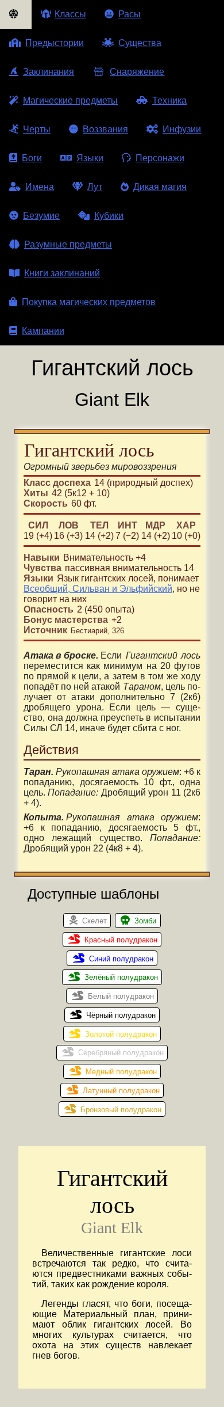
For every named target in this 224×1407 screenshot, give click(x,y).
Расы (129, 14)
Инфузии (182, 129)
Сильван (91, 589)
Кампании (43, 331)
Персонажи (160, 158)
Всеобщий (46, 589)
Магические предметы (70, 100)
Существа (139, 43)
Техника (169, 100)
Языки (89, 158)
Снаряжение (137, 72)
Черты (37, 129)
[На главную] (16, 14)
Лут (94, 187)
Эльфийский (145, 589)
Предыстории (54, 43)
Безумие (41, 215)
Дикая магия (160, 187)
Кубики (108, 215)
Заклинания (48, 72)
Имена (39, 187)
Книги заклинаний (62, 273)
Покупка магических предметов (89, 302)
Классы (70, 14)
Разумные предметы (68, 244)
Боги (32, 158)
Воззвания (105, 129)
